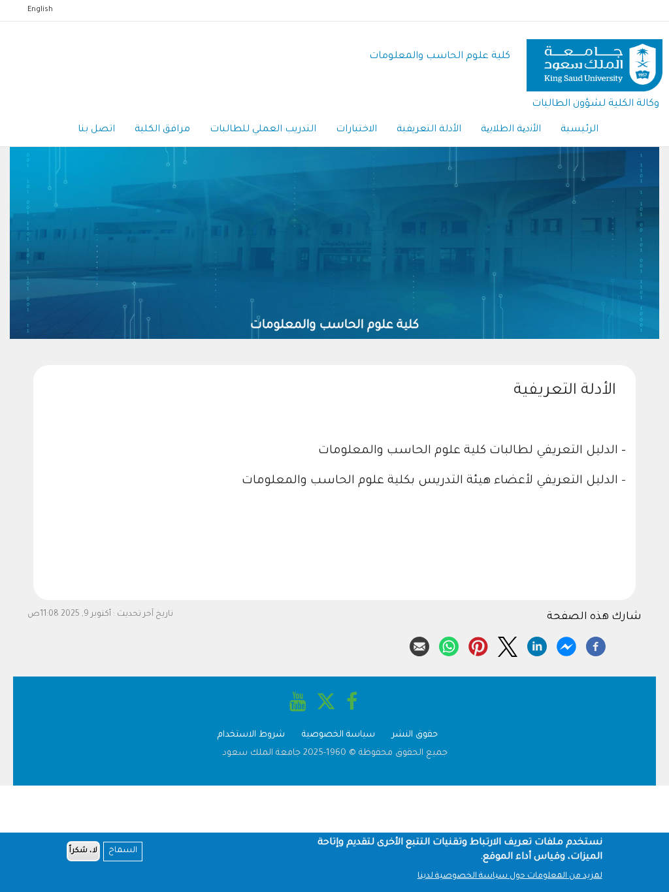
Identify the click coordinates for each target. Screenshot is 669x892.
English (40, 10)
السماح (122, 850)
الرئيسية (579, 130)
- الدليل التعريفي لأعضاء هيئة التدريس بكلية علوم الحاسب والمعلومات (434, 481)
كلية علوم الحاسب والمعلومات (439, 56)
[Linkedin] (537, 644)
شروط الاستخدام (251, 735)
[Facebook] (596, 644)
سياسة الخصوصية (338, 735)
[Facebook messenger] (566, 644)
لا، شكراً (83, 851)
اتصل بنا (96, 130)
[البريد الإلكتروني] (419, 644)
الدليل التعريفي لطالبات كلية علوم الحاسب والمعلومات (466, 451)
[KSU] (594, 57)
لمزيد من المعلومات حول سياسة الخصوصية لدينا (509, 876)
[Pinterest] (478, 644)
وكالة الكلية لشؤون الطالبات (595, 104)
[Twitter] (507, 644)
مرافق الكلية (162, 130)
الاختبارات (356, 130)
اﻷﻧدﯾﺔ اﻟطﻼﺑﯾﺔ (511, 130)
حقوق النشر (415, 735)
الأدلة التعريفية (429, 130)
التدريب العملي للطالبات (263, 130)
